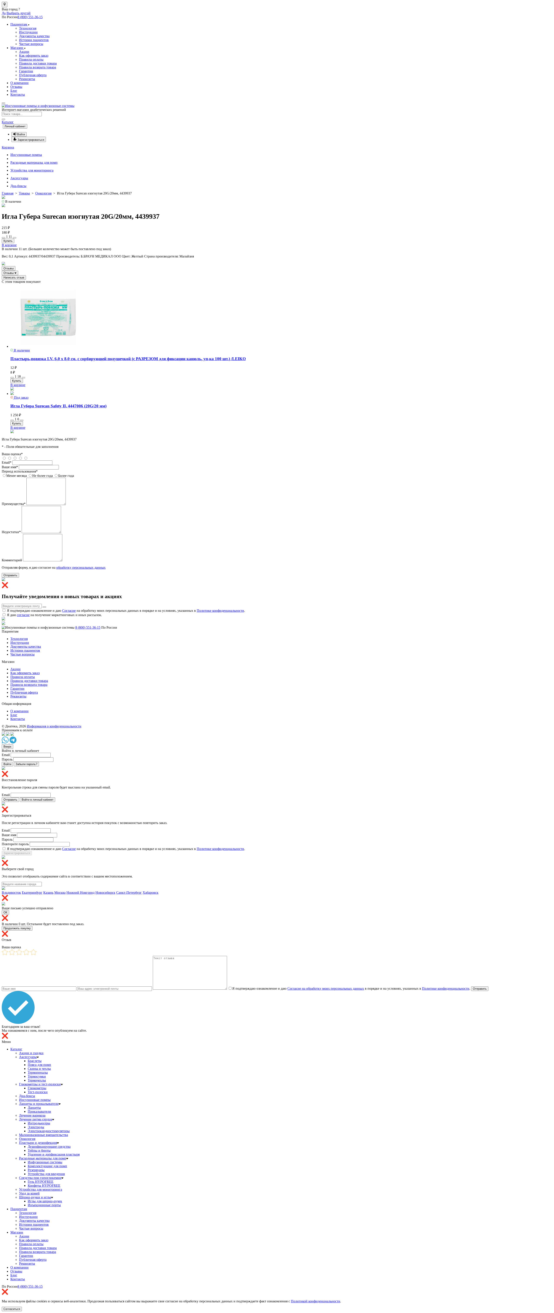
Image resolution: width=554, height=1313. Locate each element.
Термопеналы (38, 1072)
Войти (7, 764)
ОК (5, 912)
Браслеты (35, 1061)
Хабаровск (150, 892)
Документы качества (34, 36)
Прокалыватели (39, 1111)
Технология (27, 28)
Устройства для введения (46, 1174)
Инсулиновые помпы (26, 155)
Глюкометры (37, 1088)
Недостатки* (11, 532)
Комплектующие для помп (47, 1166)
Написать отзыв (13, 277)
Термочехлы (37, 1080)
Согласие (69, 610)
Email (6, 755)
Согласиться (11, 1309)
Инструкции (28, 32)
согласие (23, 615)
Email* (6, 462)
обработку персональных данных (81, 567)
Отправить (10, 575)
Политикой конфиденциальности (315, 1301)
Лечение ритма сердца (35, 1119)
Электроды (36, 1127)
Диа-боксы (18, 186)
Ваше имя (9, 835)
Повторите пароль (15, 844)
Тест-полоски (38, 1092)
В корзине (9, 245)
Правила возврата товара (37, 67)
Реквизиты (27, 79)
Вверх (7, 746)
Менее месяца (16, 476)
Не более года (42, 476)
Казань (48, 892)
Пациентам (19, 24)
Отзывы (16, 87)
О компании (19, 83)
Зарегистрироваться (16, 853)
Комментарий (12, 560)
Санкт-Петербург (129, 892)
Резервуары (36, 1170)
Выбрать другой (18, 13)
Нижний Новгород (80, 892)
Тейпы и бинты (39, 1150)
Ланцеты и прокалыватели (39, 1104)
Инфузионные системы (45, 1162)
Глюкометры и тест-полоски (40, 1084)
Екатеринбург (32, 892)
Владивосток (11, 892)
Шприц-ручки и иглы (35, 1197)
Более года (66, 476)
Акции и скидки (31, 1053)
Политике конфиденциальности (220, 610)
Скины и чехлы (39, 1068)
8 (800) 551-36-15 (30, 17)
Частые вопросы (31, 44)
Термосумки (37, 1076)
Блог (13, 90)
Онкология (27, 1139)
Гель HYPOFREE (40, 1181)
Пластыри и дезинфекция (38, 1143)
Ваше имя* (10, 467)
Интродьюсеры (39, 1123)
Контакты (17, 94)
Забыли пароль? (26, 764)
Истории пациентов (34, 40)
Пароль (7, 759)
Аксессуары (19, 178)
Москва (60, 892)
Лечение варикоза (32, 1115)
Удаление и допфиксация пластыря (54, 1154)
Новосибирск (105, 892)
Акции (24, 51)
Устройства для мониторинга (31, 170)
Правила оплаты (31, 59)
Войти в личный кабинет (37, 799)
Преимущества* (14, 504)
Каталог (8, 122)
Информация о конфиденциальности (54, 726)
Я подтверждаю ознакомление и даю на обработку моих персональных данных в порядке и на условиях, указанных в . (126, 610)
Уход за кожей (29, 1193)
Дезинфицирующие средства (49, 1146)
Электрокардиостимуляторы (49, 1131)
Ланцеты (34, 1107)
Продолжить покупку (17, 928)
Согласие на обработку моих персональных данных (325, 988)
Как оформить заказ (33, 55)
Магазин (17, 48)
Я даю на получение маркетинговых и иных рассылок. (54, 615)
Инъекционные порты (44, 1205)
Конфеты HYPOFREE (44, 1185)
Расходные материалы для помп (34, 162)
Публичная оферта (33, 75)
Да (4, 13)
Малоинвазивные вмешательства (43, 1135)
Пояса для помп (39, 1065)
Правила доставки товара (38, 63)
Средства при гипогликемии (40, 1178)
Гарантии (26, 71)
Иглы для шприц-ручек (45, 1201)
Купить (8, 241)
